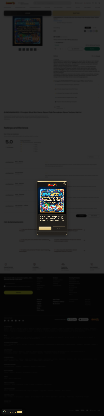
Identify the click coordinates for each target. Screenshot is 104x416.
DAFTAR (19, 412)
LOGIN (58, 228)
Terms (55, 233)
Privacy (51, 233)
